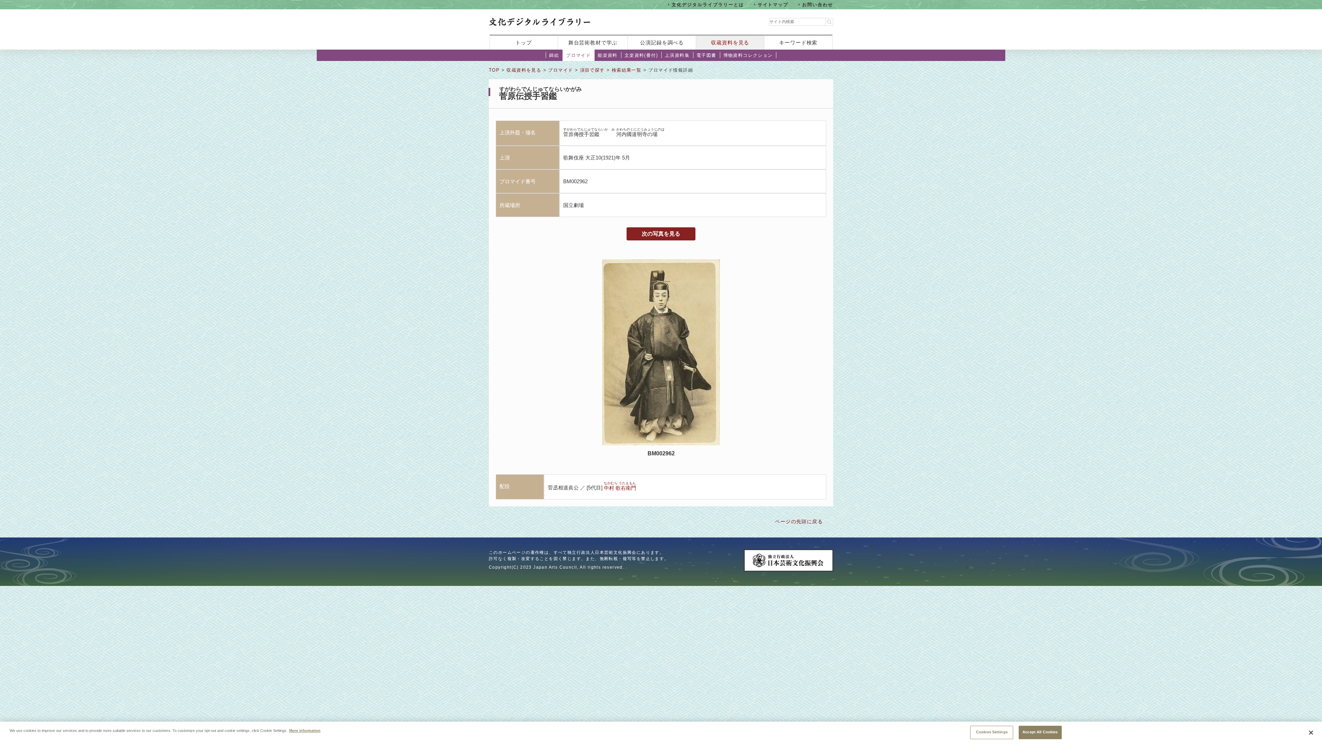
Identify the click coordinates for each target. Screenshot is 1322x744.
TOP (494, 70)
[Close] (1311, 732)
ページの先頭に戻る (799, 521)
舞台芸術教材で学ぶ (593, 42)
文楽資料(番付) (641, 55)
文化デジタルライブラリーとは (708, 4)
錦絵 (554, 55)
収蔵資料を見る (730, 42)
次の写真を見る (661, 234)
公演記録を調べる (662, 42)
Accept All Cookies (1040, 732)
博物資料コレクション (748, 55)
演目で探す (592, 70)
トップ (523, 42)
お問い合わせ (817, 4)
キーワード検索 (798, 42)
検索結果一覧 (626, 70)
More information (305, 730)
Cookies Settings (992, 732)
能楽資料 (608, 55)
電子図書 (706, 55)
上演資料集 (677, 55)
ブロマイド (578, 55)
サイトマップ (773, 4)
